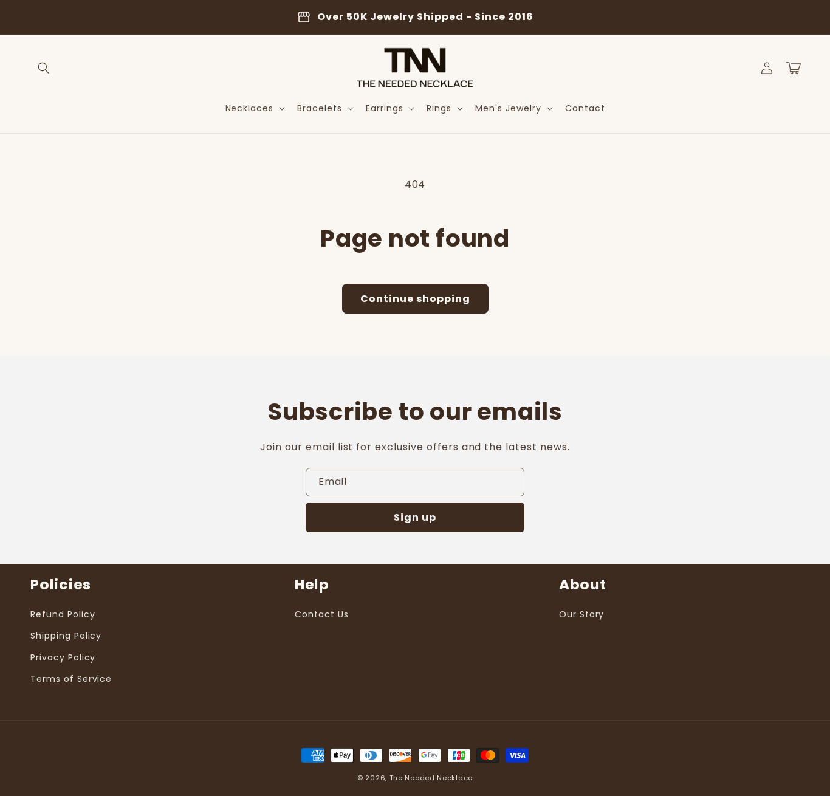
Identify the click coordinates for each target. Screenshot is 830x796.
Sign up (415, 517)
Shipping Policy (65, 636)
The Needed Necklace (431, 778)
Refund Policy (62, 614)
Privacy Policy (62, 657)
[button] (43, 68)
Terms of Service (71, 679)
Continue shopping (415, 299)
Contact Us (322, 614)
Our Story (582, 614)
